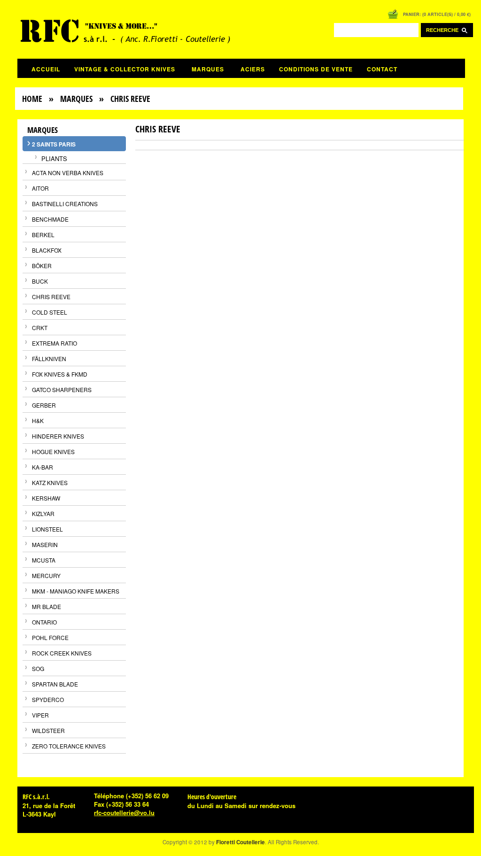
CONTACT (382, 69)
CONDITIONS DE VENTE (316, 69)
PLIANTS (54, 158)
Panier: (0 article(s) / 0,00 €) (437, 14)
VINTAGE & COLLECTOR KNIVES (124, 69)
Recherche (443, 30)
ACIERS (252, 69)
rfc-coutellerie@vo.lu (124, 812)
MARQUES (208, 69)
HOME (32, 98)
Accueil (45, 69)
